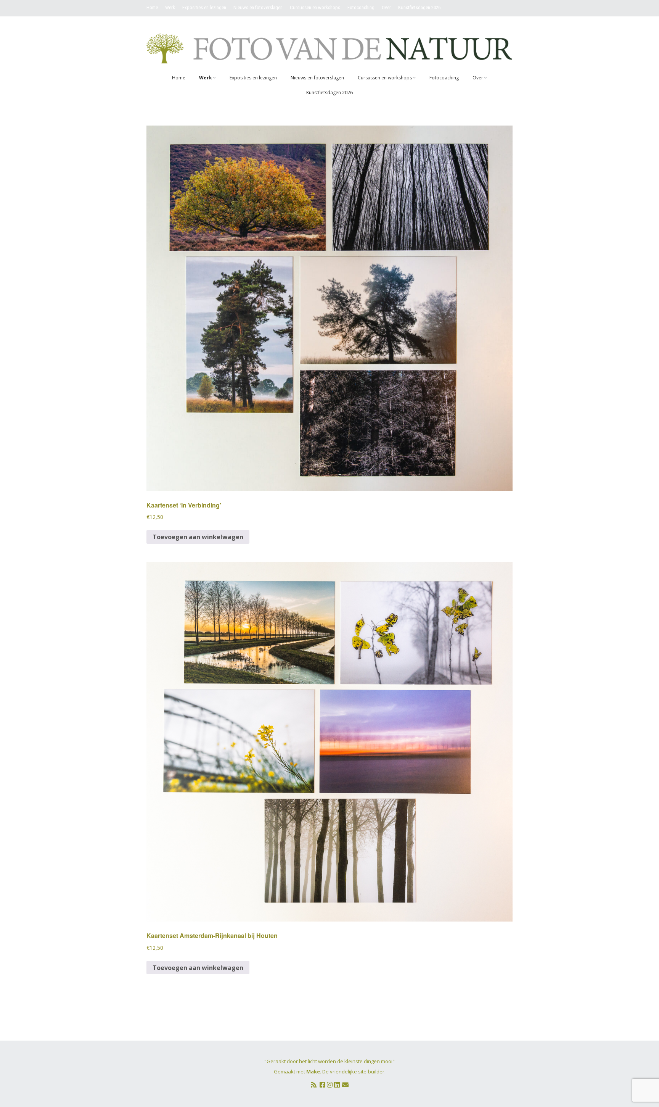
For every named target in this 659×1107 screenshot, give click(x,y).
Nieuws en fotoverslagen (258, 7)
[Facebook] (322, 1085)
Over (386, 7)
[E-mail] (345, 1085)
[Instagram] (330, 1085)
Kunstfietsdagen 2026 (419, 7)
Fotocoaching (361, 7)
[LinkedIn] (337, 1085)
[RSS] (314, 1085)
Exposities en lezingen (204, 7)
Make (313, 1071)
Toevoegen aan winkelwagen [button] (198, 537)
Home (152, 7)
